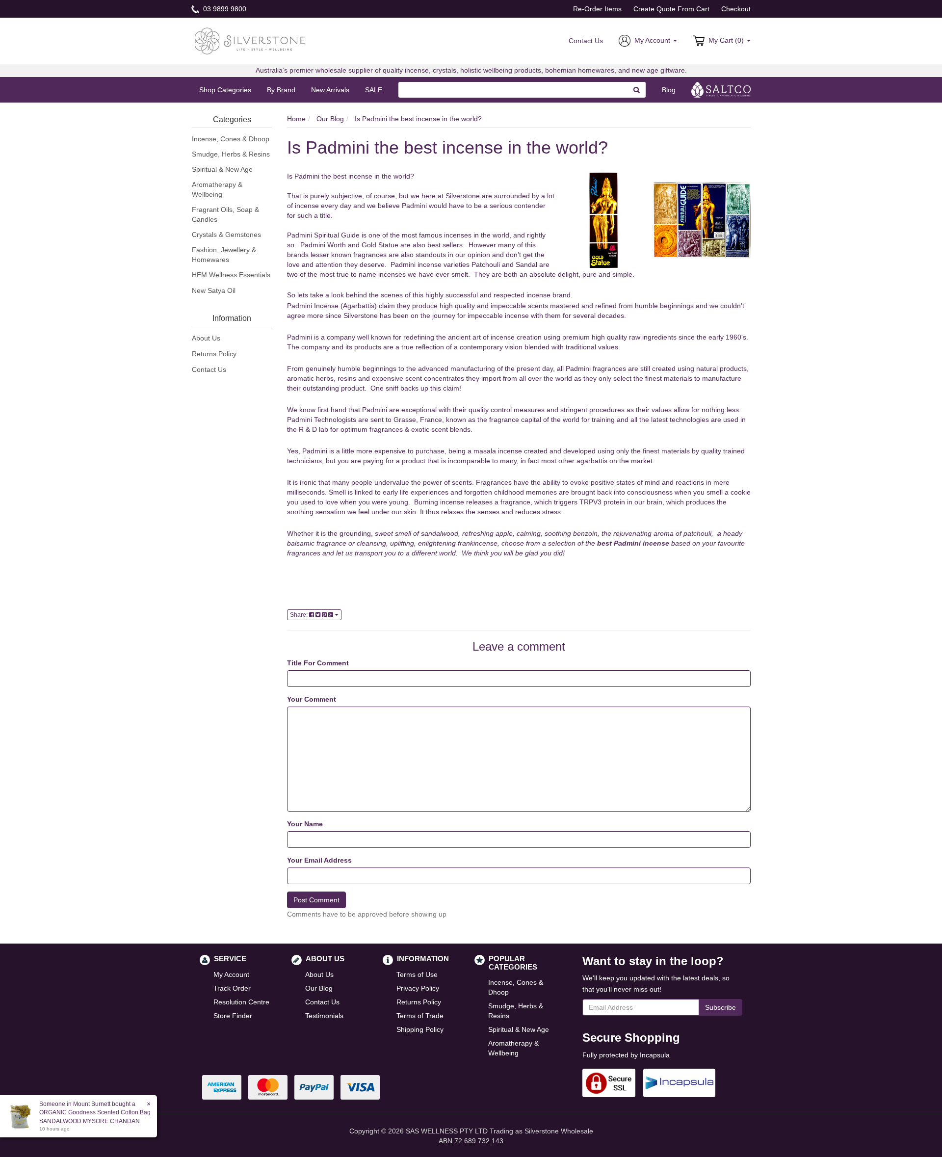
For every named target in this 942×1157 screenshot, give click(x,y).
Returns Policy (214, 354)
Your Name (305, 824)
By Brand (281, 90)
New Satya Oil (214, 290)
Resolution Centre (241, 1002)
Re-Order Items (597, 9)
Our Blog (319, 988)
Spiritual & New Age (222, 169)
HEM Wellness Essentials (231, 275)
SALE (373, 90)
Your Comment (311, 699)
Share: (299, 614)
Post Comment (316, 900)
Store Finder (232, 1016)
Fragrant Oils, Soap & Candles (225, 214)
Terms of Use (417, 974)
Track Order (232, 988)
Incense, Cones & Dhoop (230, 139)
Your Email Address (319, 860)
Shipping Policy (420, 1029)
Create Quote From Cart (671, 9)
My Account (231, 974)
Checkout (736, 9)
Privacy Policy (417, 988)
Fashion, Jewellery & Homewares (224, 254)
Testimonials (324, 1016)
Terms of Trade (420, 1016)
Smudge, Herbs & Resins (231, 154)
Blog (669, 90)
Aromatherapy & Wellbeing (217, 189)
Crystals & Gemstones (226, 234)
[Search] (637, 89)
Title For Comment (318, 663)
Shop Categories (225, 90)
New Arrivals (330, 90)
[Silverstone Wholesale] (250, 40)
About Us (206, 338)
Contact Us (586, 41)
